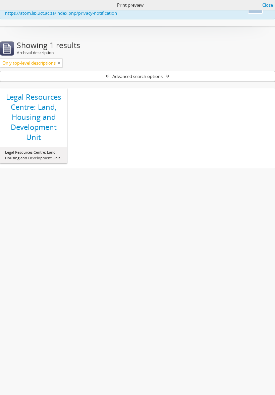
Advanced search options (137, 76)
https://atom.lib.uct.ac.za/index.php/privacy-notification (61, 13)
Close (267, 5)
